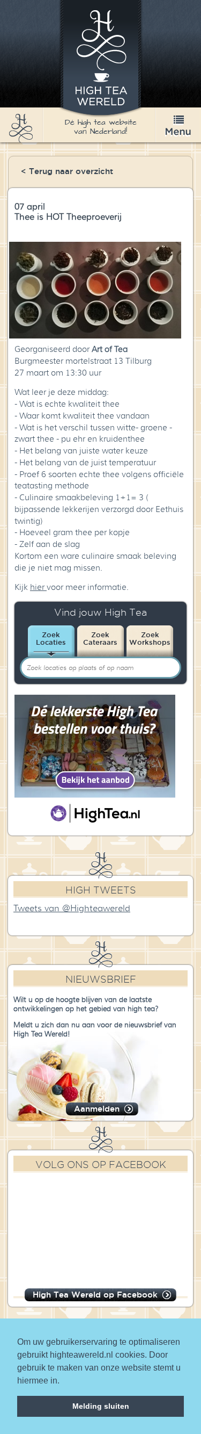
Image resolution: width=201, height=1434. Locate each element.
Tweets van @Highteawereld (71, 908)
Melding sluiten (100, 1406)
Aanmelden (97, 1108)
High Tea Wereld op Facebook (95, 1294)
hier (38, 587)
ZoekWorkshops (149, 638)
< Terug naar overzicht (67, 171)
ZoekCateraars (100, 638)
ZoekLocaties (51, 638)
